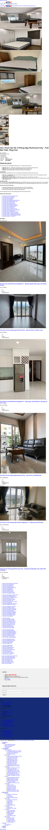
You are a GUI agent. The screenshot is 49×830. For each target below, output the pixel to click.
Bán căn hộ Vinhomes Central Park (9, 655)
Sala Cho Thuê (10, 784)
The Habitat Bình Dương (10, 744)
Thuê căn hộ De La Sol (7, 646)
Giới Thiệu (7, 678)
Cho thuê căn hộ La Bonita (8, 198)
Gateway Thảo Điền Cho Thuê (13, 772)
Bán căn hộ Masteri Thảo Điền (8, 658)
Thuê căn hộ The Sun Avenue (8, 623)
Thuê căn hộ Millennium (7, 645)
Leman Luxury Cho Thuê (12, 753)
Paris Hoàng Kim (6, 703)
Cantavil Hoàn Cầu (11, 805)
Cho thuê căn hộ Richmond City (28, 5)
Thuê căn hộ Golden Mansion (8, 630)
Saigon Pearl (10, 801)
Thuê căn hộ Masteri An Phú (8, 607)
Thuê (7, 5)
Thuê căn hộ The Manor (7, 588)
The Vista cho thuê (11, 781)
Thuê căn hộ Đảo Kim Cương (8, 624)
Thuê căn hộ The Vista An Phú (8, 622)
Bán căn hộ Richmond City (8, 662)
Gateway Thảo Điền (11, 815)
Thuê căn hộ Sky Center (7, 642)
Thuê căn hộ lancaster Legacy (8, 599)
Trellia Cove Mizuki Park (7, 702)
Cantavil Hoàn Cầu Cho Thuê (13, 765)
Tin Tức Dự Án (8, 824)
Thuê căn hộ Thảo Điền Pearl (8, 615)
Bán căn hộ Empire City (7, 660)
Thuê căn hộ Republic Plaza (8, 639)
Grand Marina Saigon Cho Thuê (14, 751)
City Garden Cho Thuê (12, 758)
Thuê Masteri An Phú (6, 731)
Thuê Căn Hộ (5, 748)
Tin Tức (4, 823)
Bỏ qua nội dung (3, 0)
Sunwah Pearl (5, 714)
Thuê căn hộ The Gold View (8, 652)
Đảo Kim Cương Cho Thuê (13, 790)
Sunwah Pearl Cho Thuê (12, 757)
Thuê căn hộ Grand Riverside (8, 649)
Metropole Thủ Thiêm (11, 808)
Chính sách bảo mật (20, 740)
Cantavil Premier (10, 819)
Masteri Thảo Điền (11, 811)
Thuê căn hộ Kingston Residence (9, 631)
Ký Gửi (4, 826)
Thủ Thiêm (7, 783)
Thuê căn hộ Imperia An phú (8, 620)
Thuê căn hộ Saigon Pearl (8, 586)
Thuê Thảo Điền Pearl (7, 732)
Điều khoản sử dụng (29, 740)
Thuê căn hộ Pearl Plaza (7, 590)
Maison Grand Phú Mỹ (7, 704)
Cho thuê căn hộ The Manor (8, 207)
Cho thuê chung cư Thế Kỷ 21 (8, 216)
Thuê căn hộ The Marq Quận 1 (8, 596)
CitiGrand (7, 747)
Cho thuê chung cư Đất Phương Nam (10, 213)
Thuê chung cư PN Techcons (8, 636)
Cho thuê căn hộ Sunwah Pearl (9, 206)
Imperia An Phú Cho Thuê (12, 780)
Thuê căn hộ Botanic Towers (8, 635)
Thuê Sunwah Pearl (6, 723)
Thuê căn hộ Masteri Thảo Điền (9, 606)
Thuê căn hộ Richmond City (8, 591)
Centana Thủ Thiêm (11, 821)
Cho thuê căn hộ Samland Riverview (10, 205)
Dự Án (3, 743)
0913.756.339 (3, 829)
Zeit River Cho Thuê (11, 787)
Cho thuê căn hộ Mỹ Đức (7, 199)
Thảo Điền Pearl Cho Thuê (13, 770)
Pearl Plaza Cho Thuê (12, 761)
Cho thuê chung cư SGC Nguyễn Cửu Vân (11, 215)
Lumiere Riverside (11, 810)
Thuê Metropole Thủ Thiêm (8, 726)
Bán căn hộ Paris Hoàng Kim (8, 657)
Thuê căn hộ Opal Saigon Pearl (9, 587)
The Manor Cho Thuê (11, 763)
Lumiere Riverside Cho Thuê (13, 777)
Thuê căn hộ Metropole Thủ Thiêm (9, 603)
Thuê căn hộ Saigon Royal (8, 647)
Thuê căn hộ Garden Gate (7, 629)
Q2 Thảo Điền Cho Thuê (12, 773)
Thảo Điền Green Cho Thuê (13, 771)
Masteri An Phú (10, 812)
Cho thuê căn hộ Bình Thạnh (15, 5)
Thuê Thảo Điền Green (7, 736)
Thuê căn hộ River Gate (7, 651)
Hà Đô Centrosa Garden (12, 797)
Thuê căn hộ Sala (6, 618)
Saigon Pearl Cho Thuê (12, 759)
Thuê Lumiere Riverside (7, 733)
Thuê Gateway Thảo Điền (7, 734)
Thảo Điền (7, 766)
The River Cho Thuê (11, 785)
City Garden (9, 800)
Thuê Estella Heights (6, 735)
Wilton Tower (10, 804)
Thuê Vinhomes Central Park (8, 719)
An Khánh (7, 809)
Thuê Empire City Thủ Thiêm (8, 725)
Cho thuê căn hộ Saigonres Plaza (9, 204)
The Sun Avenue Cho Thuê (13, 791)
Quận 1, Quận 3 (8, 749)
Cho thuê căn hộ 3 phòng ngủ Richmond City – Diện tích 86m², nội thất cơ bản (21, 330)
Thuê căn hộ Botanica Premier (8, 640)
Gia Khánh (2, 5)
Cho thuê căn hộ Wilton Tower (8, 210)
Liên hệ (4, 827)
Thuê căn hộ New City (7, 643)
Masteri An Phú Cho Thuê (12, 778)
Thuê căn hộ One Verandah (8, 627)
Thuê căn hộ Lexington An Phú (8, 621)
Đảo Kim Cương (10, 817)
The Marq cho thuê (11, 754)
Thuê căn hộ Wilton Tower (7, 589)
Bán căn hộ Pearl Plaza (7, 659)
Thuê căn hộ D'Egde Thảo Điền (9, 612)
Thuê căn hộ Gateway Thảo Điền (9, 609)
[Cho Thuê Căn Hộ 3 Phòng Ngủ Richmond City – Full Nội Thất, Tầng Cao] (21, 28)
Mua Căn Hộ (5, 792)
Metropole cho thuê (11, 789)
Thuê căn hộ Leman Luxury (8, 598)
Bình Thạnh (7, 755)
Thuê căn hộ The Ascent (7, 616)
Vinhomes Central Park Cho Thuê (14, 756)
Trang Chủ (4, 742)
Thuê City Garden (6, 724)
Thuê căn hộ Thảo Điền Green (8, 614)
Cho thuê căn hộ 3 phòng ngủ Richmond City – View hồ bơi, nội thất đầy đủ (20, 475)
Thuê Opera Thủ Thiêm (7, 720)
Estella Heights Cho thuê (12, 779)
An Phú (6, 776)
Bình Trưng (7, 816)
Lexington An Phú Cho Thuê (13, 782)
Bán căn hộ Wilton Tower (7, 661)
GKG (9, 679)
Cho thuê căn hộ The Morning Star (9, 208)
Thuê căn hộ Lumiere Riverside (9, 608)
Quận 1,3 (7, 793)
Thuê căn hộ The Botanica (8, 641)
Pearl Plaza (9, 802)
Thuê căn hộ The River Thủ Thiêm (9, 601)
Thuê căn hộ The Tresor (7, 648)
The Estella (9, 814)
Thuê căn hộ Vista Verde (7, 625)
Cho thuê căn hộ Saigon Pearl (8, 203)
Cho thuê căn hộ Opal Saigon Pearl (9, 201)
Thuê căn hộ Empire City (7, 600)
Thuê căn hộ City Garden (7, 585)
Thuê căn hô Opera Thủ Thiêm (8, 604)
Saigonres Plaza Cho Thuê (13, 764)
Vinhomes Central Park (7, 710)
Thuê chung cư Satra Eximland (9, 637)
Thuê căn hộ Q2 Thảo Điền (8, 610)
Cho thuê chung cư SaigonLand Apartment (11, 214)
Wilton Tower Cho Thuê (12, 762)
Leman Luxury (10, 796)
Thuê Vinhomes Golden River (8, 722)
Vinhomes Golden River (7, 712)
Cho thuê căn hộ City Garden (8, 197)
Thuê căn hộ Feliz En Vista (8, 626)
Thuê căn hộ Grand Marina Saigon (9, 597)
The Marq (9, 795)
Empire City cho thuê (11, 788)
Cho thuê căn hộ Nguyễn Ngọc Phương (10, 200)
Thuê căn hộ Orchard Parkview (9, 633)
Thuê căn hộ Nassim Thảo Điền (9, 611)
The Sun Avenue (10, 818)
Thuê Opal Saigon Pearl (12, 760)
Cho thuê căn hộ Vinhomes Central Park (10, 209)
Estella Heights (10, 813)
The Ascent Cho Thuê (11, 768)
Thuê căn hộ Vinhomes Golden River (10, 594)
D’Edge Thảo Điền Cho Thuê (13, 775)
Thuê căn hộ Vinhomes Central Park (10, 583)
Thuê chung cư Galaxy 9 (7, 653)
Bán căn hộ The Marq (7, 663)
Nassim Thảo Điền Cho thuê (13, 774)
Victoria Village (10, 822)
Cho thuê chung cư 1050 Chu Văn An (10, 211)
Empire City (9, 807)
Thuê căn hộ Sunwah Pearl (8, 584)
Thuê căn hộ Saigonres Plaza (8, 592)
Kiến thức (7, 825)
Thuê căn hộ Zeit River (7, 602)
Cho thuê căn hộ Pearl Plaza (8, 202)
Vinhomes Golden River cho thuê (14, 750)
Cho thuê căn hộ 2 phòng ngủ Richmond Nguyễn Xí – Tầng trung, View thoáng (21, 522)
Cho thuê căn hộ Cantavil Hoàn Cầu (10, 196)
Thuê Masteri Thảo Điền (7, 730)
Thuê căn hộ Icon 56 (6, 650)
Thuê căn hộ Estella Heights (8, 619)
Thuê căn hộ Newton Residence (9, 632)
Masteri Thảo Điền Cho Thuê (13, 767)
